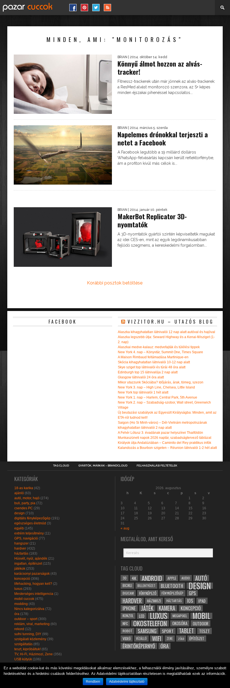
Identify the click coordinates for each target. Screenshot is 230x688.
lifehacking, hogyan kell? (33, 584)
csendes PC (23, 508)
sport (168, 631)
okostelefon (150, 623)
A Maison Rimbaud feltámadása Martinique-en (153, 357)
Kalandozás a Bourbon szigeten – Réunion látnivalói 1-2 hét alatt (167, 448)
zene (170, 638)
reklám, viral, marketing (32, 624)
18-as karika (23, 488)
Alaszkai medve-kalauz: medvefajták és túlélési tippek (159, 347)
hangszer (21, 543)
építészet (196, 638)
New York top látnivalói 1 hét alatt (143, 392)
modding (21, 604)
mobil (201, 616)
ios (190, 601)
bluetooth (172, 586)
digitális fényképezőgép (32, 518)
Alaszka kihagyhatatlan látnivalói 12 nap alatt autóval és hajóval (166, 332)
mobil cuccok (24, 599)
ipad (202, 601)
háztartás (21, 553)
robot (127, 630)
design (19, 513)
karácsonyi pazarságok (32, 574)
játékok (19, 569)
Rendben (93, 682)
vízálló (141, 638)
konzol (128, 615)
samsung (147, 631)
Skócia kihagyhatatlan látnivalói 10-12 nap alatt (154, 362)
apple (171, 578)
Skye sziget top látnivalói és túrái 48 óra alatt (151, 367)
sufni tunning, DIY (27, 634)
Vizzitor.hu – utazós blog (171, 321)
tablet (186, 631)
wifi (156, 638)
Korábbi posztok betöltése (114, 283)
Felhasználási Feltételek (157, 465)
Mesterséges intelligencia (33, 594)
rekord (19, 629)
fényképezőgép (172, 593)
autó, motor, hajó (27, 498)
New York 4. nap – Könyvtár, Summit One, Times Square (160, 352)
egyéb (19, 528)
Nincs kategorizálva (29, 609)
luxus (18, 589)
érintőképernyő (139, 646)
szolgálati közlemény (30, 639)
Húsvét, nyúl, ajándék (30, 558)
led (141, 616)
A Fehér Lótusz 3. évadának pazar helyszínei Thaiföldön (160, 433)
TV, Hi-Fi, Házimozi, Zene (33, 654)
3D (125, 578)
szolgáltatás (23, 644)
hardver (20, 548)
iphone (129, 608)
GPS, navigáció (26, 538)
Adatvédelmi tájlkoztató (126, 682)
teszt (204, 631)
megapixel (180, 615)
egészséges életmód (30, 523)
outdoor (200, 623)
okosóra (179, 623)
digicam (128, 593)
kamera (167, 608)
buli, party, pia (24, 503)
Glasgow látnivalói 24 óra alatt (141, 377)
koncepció (22, 579)
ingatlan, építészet (28, 564)
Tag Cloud (61, 465)
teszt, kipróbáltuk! (27, 649)
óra (16, 614)
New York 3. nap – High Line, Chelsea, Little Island (156, 387)
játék (147, 608)
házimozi (154, 601)
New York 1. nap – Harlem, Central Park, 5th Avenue (157, 397)
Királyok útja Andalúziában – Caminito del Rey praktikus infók (164, 443)
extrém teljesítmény (29, 533)
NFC (125, 623)
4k (134, 578)
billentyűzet (146, 585)
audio (185, 578)
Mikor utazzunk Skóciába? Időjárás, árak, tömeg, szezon (160, 382)
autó (201, 578)
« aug (125, 528)
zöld (181, 638)
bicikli (127, 585)
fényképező (147, 593)
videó (127, 638)
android (152, 578)
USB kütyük (23, 659)
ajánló (19, 493)
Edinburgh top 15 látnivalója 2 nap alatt (148, 372)
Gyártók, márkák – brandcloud (102, 465)
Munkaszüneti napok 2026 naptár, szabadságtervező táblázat (164, 438)
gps (192, 593)
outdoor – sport (25, 619)
